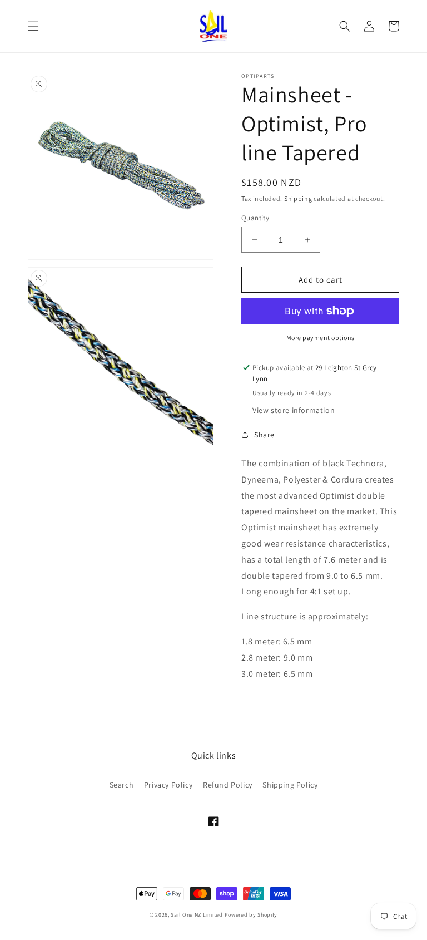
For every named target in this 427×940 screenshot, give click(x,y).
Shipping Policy (289, 785)
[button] (33, 26)
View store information (293, 410)
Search (122, 785)
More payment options (320, 337)
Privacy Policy (168, 785)
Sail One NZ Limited (196, 914)
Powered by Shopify (251, 914)
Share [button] (264, 435)
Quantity (255, 218)
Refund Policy (227, 785)
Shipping (298, 198)
